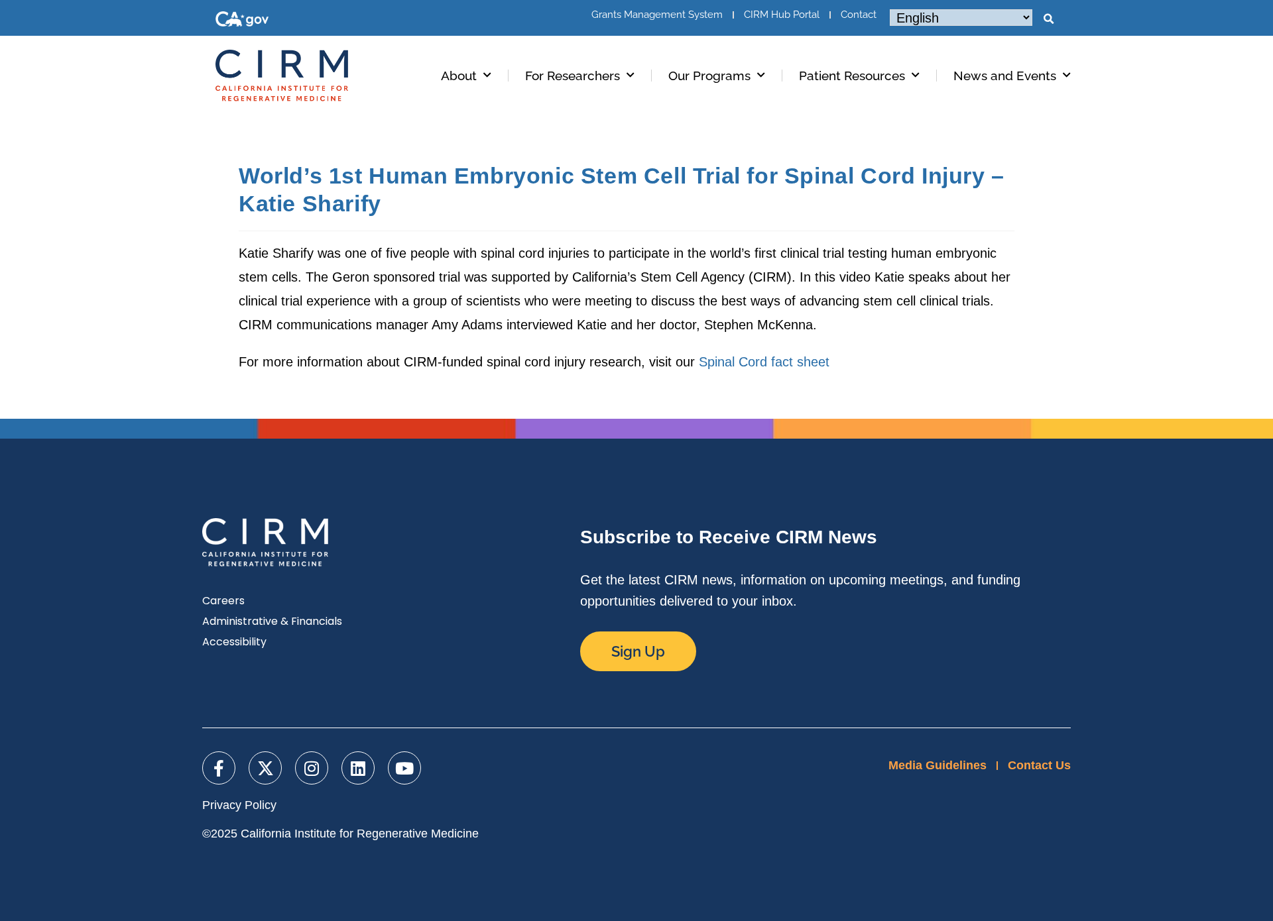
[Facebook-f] (218, 768)
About (459, 75)
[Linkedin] (358, 768)
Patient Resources (852, 75)
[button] (1048, 19)
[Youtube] (404, 768)
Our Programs (709, 75)
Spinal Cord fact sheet (764, 361)
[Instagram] (311, 768)
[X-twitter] (265, 768)
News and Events (1004, 75)
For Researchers (572, 75)
